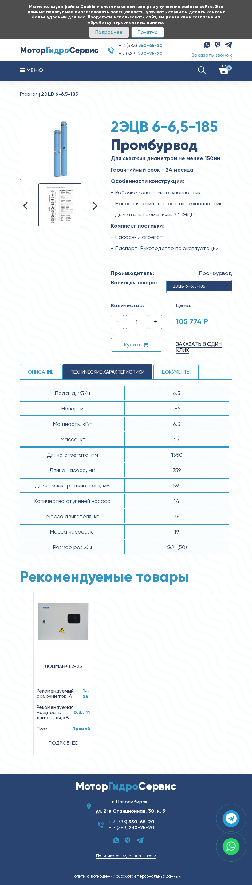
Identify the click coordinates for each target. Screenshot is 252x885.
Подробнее (109, 32)
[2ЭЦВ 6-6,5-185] (60, 149)
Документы (176, 372)
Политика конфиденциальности (126, 856)
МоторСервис (59, 50)
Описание (40, 372)
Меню (34, 70)
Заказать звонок (211, 55)
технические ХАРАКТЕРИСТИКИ (107, 372)
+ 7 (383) (141, 45)
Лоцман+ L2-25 (63, 666)
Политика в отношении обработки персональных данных (126, 876)
